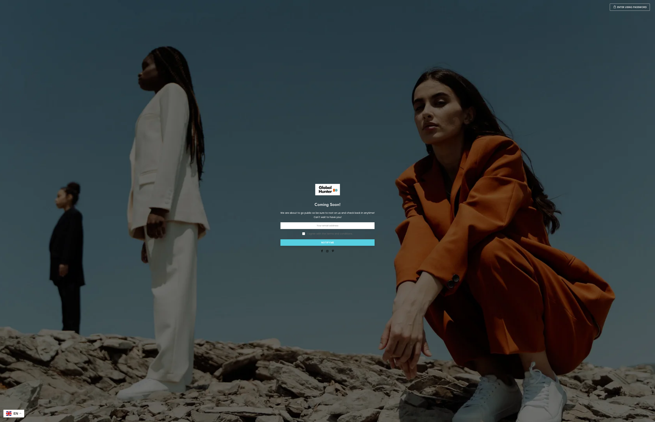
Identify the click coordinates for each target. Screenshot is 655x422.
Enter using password (631, 7)
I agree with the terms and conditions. (330, 233)
